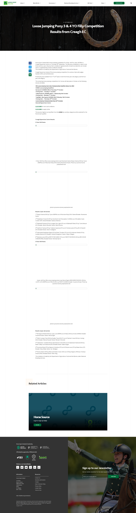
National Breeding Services (71, 3)
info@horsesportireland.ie (24, 495)
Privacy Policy (38, 486)
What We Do (36, 3)
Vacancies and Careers (40, 480)
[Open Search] (130, 3)
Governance (52, 3)
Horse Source (119, 3)
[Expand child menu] (24, 3)
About (22, 3)
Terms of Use (38, 490)
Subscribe (113, 476)
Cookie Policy (38, 488)
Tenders (37, 482)
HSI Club (90, 3)
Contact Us (37, 478)
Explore (37, 424)
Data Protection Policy (40, 484)
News (102, 3)
